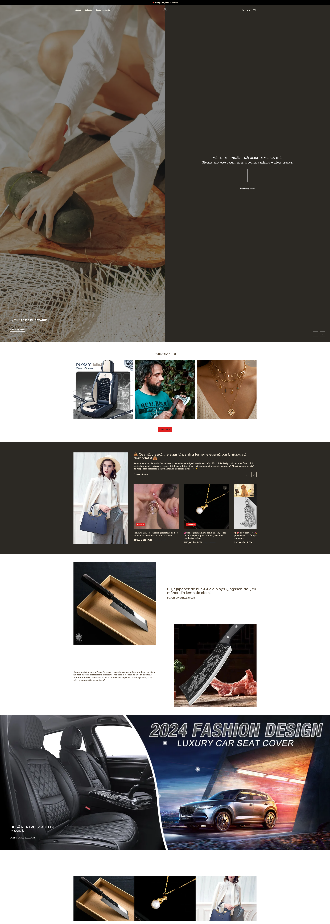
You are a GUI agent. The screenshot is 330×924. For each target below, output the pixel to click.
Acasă (78, 10)
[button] (243, 10)
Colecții (88, 10)
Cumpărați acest (17, 329)
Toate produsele (103, 10)
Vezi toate (165, 429)
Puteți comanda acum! (181, 597)
